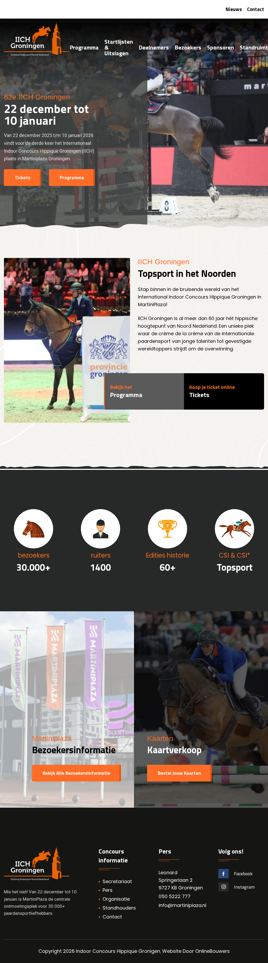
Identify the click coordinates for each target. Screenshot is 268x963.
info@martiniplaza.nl (182, 905)
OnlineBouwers (212, 951)
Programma (84, 48)
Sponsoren (220, 48)
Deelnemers (154, 48)
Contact (255, 9)
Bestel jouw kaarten (179, 773)
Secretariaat (117, 881)
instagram (244, 886)
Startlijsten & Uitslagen (118, 48)
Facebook (243, 873)
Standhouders (119, 908)
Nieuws (234, 9)
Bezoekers (188, 48)
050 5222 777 (175, 896)
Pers (108, 890)
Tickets (22, 177)
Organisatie (116, 899)
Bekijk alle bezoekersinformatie (76, 773)
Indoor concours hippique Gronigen (118, 951)
